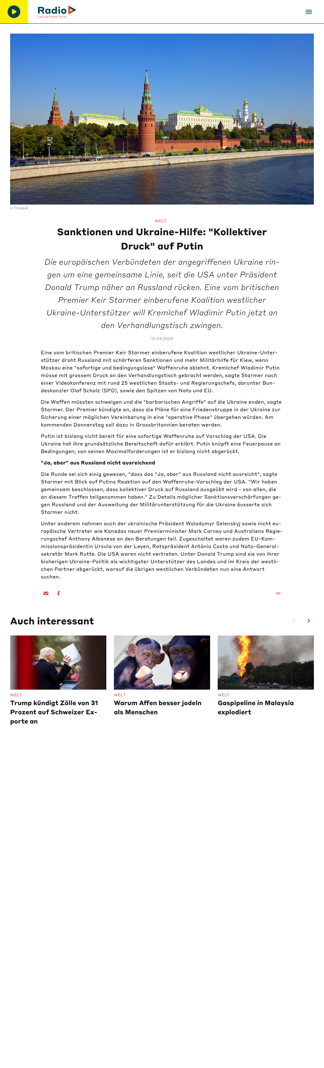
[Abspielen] (14, 11)
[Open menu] (309, 12)
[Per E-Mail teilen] (46, 593)
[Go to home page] (57, 11)
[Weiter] (309, 621)
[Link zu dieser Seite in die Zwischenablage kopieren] (278, 593)
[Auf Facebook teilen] (58, 593)
